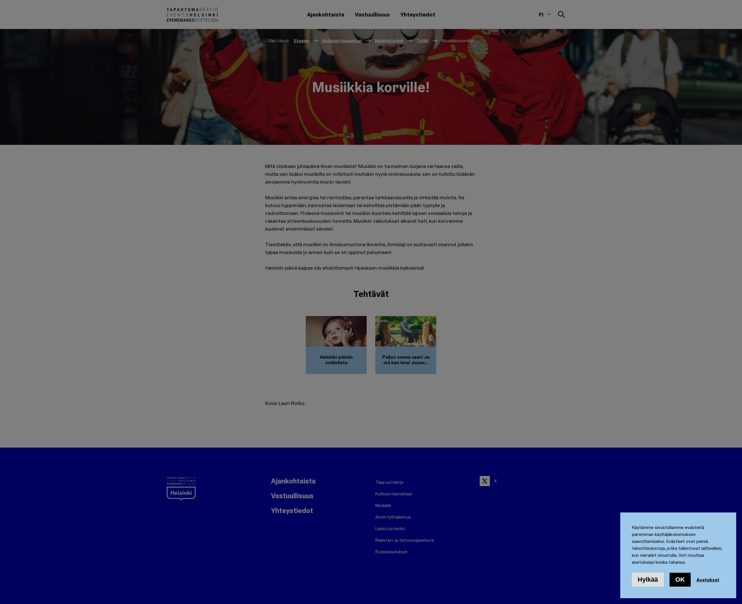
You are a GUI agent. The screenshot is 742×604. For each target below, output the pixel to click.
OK (680, 579)
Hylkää (648, 579)
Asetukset (707, 580)
